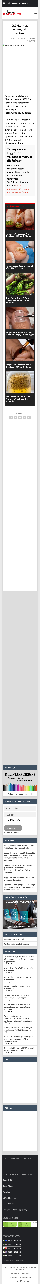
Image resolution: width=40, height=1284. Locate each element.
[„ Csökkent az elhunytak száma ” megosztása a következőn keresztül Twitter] (15, 417)
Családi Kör (8, 1180)
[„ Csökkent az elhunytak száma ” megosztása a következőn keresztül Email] (24, 417)
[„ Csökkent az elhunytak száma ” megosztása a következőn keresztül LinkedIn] (20, 417)
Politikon (6, 1192)
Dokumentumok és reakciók (20, 794)
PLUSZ (6, 3)
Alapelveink (25, 1274)
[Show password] (32, 814)
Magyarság (31, 41)
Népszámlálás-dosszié (14, 939)
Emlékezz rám (14, 820)
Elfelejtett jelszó (11, 832)
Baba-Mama (8, 1186)
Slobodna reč (8, 1204)
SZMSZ (13, 38)
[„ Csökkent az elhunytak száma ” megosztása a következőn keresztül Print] (29, 417)
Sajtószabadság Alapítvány (15, 1210)
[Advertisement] (20, 70)
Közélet (32, 38)
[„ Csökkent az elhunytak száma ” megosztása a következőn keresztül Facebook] (11, 417)
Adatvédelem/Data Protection (20, 1277)
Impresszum (14, 1274)
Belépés (15, 3)
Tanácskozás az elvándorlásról (17, 944)
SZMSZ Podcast (9, 1198)
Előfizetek (24, 3)
